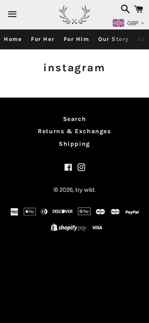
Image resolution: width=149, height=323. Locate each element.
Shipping (74, 143)
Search (74, 118)
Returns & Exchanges (74, 131)
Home (13, 39)
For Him (76, 39)
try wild (84, 189)
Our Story (113, 39)
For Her (43, 39)
